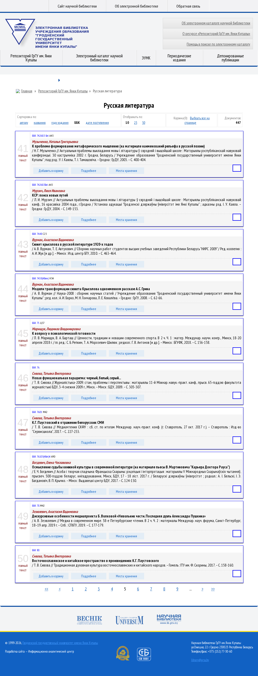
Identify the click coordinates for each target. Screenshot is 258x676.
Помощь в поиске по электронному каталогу (218, 44)
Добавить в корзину (51, 170)
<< (46, 589)
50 (143, 122)
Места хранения (126, 170)
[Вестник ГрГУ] (89, 620)
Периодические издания (179, 58)
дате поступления (97, 122)
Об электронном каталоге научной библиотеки (216, 23)
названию (40, 122)
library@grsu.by (200, 660)
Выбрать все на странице (197, 120)
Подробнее (88, 170)
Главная (26, 91)
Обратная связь (188, 6)
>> (213, 589)
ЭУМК (146, 58)
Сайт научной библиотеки (77, 6)
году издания (60, 122)
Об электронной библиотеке (136, 6)
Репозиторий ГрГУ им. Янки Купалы (31, 58)
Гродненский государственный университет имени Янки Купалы (60, 643)
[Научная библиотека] (169, 620)
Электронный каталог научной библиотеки (99, 58)
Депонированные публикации (230, 58)
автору (24, 122)
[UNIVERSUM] (129, 620)
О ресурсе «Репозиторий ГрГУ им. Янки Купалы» (216, 33)
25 (135, 122)
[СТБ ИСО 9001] (147, 660)
